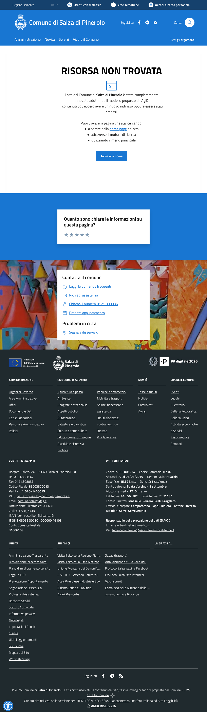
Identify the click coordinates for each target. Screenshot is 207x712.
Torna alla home (112, 156)
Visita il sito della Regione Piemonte (81, 555)
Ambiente (64, 398)
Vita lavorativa (106, 437)
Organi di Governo (21, 391)
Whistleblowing (19, 659)
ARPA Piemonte (68, 594)
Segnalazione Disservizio (25, 587)
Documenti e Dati (20, 411)
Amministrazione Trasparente (28, 555)
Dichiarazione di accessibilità (27, 561)
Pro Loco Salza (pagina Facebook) (127, 568)
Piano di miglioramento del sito (29, 568)
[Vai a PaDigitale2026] (173, 361)
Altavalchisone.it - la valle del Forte (129, 561)
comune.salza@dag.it (32, 500)
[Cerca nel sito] (189, 22)
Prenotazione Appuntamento (28, 581)
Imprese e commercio (111, 391)
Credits (13, 633)
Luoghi (175, 398)
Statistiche (16, 646)
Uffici (12, 404)
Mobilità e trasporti (109, 398)
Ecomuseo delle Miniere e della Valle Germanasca (138, 587)
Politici (13, 430)
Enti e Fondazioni (20, 417)
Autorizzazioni (66, 417)
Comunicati (145, 404)
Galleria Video (180, 417)
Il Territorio (178, 404)
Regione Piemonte (23, 5)
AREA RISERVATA (103, 705)
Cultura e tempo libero (72, 430)
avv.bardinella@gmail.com (132, 525)
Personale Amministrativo (26, 424)
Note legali (16, 620)
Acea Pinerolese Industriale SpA (78, 581)
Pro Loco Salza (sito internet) (124, 574)
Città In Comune (98, 695)
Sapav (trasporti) (116, 555)
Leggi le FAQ (17, 574)
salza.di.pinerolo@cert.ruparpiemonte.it (43, 496)
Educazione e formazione (74, 437)
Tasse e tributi (147, 391)
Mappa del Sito (19, 652)
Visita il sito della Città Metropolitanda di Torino (88, 561)
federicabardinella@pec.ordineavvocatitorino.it (143, 530)
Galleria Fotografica (183, 411)
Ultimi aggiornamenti (23, 639)
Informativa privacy (22, 613)
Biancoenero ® (119, 700)
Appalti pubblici (67, 411)
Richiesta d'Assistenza (24, 594)
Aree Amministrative (23, 398)
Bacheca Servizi (19, 600)
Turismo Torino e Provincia (74, 587)
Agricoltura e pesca (70, 391)
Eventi (175, 391)
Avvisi (142, 411)
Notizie (143, 398)
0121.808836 (23, 476)
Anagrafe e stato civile (72, 404)
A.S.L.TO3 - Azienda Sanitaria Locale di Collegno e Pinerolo (96, 574)
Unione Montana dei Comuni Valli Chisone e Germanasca (95, 568)
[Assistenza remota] (112, 695)
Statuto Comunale (21, 607)
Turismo (102, 430)
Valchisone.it (113, 581)
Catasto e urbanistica (71, 424)
